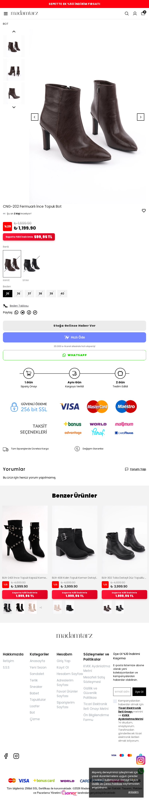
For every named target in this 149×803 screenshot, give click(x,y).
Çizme (35, 719)
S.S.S (6, 667)
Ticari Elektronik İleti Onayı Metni (95, 706)
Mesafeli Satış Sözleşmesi (94, 679)
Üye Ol (139, 692)
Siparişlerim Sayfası (66, 704)
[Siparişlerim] (135, 13)
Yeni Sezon (38, 667)
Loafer (35, 706)
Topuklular (38, 699)
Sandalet (37, 674)
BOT (5, 24)
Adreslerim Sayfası (65, 682)
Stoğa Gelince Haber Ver (74, 326)
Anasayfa (37, 661)
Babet (34, 693)
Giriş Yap (63, 661)
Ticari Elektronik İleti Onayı (129, 709)
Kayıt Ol (63, 667)
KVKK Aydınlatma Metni (130, 717)
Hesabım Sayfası (70, 674)
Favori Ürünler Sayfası (67, 693)
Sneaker (36, 687)
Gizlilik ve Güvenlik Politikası (90, 693)
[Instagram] (16, 756)
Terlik (34, 680)
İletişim (8, 661)
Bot (32, 712)
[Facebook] (6, 756)
